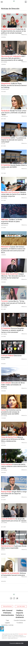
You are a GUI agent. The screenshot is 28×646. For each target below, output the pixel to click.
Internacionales (7, 615)
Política (19, 610)
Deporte (19, 613)
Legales (7, 622)
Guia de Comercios (19, 620)
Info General (7, 610)
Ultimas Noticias (7, 606)
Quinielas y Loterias (7, 625)
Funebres (20, 622)
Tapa (7, 620)
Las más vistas (21, 606)
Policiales (7, 613)
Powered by (16, 643)
